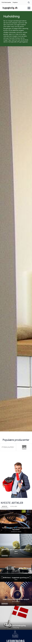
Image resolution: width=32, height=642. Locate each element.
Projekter (15, 2)
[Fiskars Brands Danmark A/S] (8, 447)
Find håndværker (6, 2)
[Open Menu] (29, 8)
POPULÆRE (13, 506)
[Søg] (28, 2)
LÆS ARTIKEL (16, 525)
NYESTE (4, 506)
